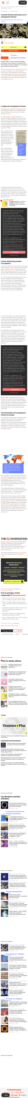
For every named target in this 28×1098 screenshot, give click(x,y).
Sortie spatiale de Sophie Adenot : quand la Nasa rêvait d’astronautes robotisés (17, 992)
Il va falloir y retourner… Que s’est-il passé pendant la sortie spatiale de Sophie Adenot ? (17, 947)
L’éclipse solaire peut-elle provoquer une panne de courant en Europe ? (16, 744)
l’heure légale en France (7, 79)
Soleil (8, 126)
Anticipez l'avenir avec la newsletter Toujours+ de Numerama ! (15, 666)
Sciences (5, 11)
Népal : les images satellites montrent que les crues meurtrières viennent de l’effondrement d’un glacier (14, 603)
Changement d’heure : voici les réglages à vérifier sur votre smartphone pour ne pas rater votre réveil (17, 203)
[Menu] (8, 3)
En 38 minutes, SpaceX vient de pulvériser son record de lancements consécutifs (17, 1012)
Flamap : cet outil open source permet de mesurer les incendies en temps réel (12, 754)
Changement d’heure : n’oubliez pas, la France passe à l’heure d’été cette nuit (17, 695)
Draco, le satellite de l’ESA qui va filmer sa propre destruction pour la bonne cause (14, 618)
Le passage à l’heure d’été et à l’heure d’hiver (12, 109)
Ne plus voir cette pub (6, 657)
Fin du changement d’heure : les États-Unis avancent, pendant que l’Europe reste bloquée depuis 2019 (17, 703)
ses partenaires (19, 243)
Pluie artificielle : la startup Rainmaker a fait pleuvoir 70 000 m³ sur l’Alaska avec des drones (18, 904)
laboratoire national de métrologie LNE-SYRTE (13, 500)
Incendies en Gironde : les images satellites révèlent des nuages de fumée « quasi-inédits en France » (14, 764)
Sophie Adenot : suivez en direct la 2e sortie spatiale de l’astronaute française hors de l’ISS (17, 913)
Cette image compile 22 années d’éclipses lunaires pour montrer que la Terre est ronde (18, 805)
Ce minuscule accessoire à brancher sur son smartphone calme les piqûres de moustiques (18, 1020)
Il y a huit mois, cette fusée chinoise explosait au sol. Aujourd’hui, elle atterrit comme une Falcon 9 (17, 958)
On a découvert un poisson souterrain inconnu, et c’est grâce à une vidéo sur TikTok (18, 975)
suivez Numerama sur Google (11, 589)
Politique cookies (18, 249)
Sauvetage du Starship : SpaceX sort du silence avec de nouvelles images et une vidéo (18, 967)
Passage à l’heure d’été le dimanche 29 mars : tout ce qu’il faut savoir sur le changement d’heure (17, 688)
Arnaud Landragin (5, 541)
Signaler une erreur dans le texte (9, 625)
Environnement (13, 11)
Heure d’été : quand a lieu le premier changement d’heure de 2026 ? (16, 680)
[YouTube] (5, 1092)
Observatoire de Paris (17, 74)
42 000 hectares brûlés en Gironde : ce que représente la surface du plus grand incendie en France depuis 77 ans (13, 750)
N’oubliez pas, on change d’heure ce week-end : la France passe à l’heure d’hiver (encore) (17, 673)
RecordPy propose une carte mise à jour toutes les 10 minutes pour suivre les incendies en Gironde (13, 759)
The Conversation (22, 552)
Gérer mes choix (14, 255)
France (17, 634)
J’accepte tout (15, 252)
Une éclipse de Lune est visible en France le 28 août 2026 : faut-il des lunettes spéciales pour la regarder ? (18, 877)
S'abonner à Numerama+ (12, 581)
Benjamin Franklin (10, 116)
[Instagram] (12, 1092)
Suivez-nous (5, 57)
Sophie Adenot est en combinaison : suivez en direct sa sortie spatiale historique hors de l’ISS (18, 984)
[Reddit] (16, 1092)
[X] (9, 1092)
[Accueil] (3, 3)
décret (24, 332)
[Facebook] (14, 1092)
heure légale (4, 479)
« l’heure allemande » (10, 271)
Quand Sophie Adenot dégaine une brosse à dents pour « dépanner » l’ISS (17, 835)
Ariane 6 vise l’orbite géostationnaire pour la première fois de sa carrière (18, 896)
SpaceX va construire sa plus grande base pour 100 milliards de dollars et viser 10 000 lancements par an (17, 826)
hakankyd (16, 623)
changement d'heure (7, 634)
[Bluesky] (21, 1092)
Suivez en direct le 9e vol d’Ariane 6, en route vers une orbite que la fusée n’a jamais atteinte (13, 598)
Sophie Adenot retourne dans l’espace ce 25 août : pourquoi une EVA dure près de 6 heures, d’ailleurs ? (17, 885)
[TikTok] (7, 1092)
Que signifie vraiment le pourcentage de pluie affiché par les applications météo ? (13, 614)
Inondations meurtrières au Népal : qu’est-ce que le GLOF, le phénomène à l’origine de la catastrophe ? (14, 609)
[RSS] (18, 1092)
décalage (3, 405)
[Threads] (23, 1092)
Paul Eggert (6, 471)
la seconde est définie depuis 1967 (12, 505)
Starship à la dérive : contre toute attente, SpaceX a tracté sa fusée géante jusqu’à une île (18, 1003)
